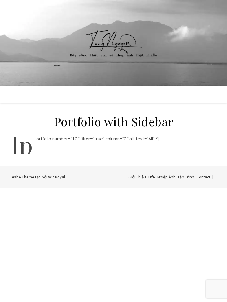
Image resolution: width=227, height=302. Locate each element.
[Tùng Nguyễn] (113, 43)
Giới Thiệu (137, 177)
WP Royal (56, 177)
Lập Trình (186, 177)
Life (151, 177)
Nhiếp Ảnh (166, 177)
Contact (203, 177)
